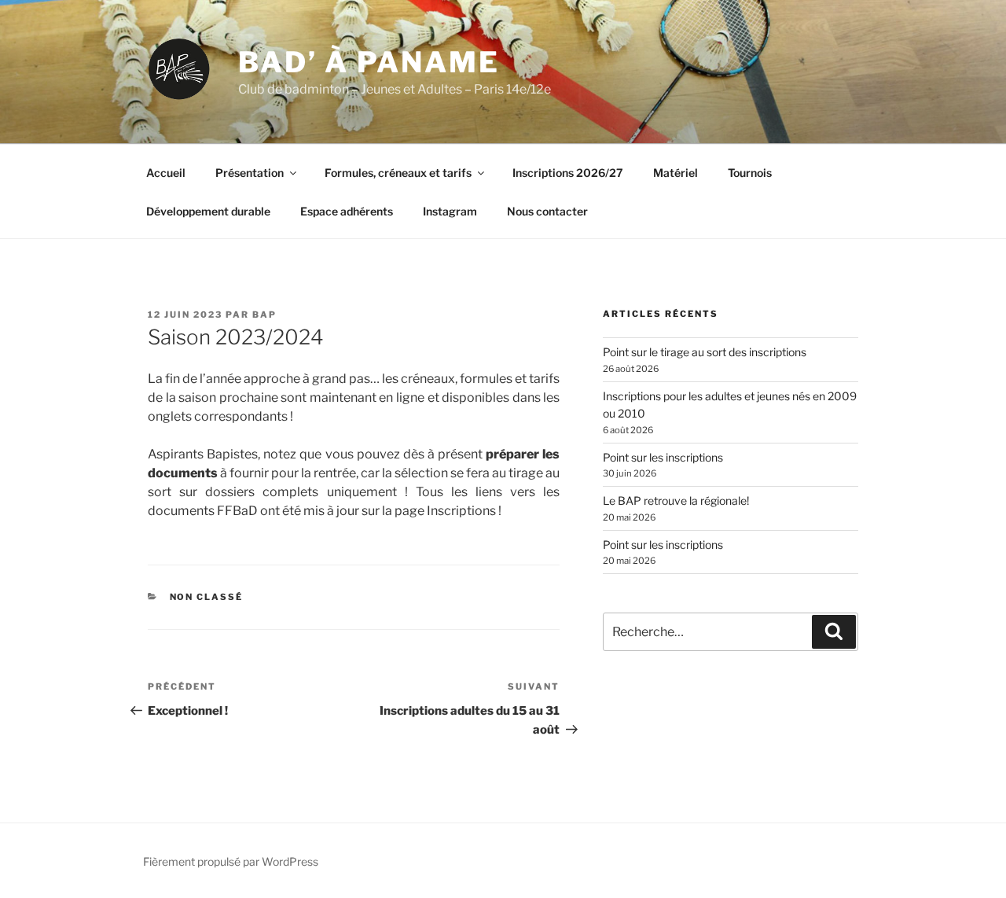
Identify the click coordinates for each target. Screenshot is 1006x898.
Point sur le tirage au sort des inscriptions (704, 352)
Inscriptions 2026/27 (567, 172)
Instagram (450, 211)
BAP (264, 314)
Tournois (750, 172)
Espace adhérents (346, 211)
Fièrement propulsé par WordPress (230, 861)
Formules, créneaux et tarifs (398, 172)
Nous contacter (547, 211)
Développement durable (208, 211)
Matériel (675, 172)
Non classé (207, 596)
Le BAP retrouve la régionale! (676, 500)
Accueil (165, 172)
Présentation (249, 172)
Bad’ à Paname (368, 62)
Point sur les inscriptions (663, 457)
